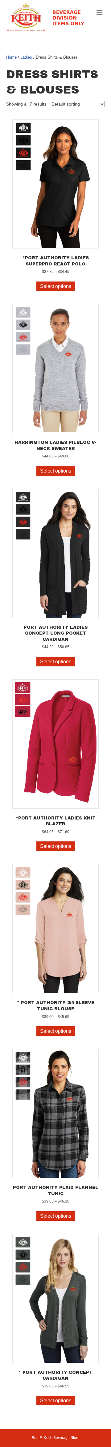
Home (11, 57)
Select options (55, 286)
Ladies (26, 57)
